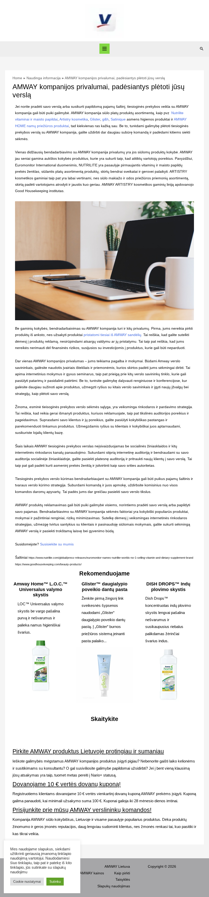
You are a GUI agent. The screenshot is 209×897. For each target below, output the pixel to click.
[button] (201, 48)
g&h (105, 119)
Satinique (118, 119)
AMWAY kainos (92, 873)
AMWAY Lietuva (117, 866)
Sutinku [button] (55, 881)
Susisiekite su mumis (57, 544)
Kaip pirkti (122, 873)
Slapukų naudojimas (113, 886)
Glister (95, 119)
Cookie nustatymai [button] (27, 881)
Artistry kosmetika (73, 119)
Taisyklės (122, 879)
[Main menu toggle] (104, 49)
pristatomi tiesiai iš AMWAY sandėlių (112, 335)
